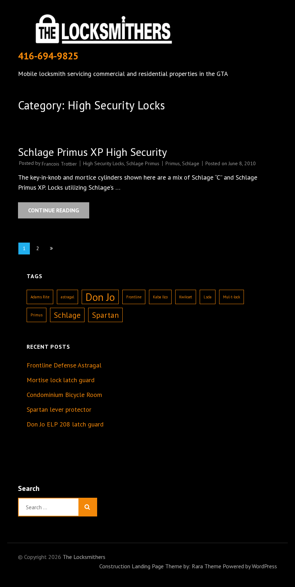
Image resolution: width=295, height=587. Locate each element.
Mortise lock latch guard (61, 380)
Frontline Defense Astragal (64, 365)
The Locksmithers (84, 556)
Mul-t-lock (231, 296)
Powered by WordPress (250, 566)
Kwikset (185, 296)
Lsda (208, 296)
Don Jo (100, 297)
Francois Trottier (59, 164)
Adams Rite (40, 296)
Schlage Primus (142, 163)
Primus (172, 163)
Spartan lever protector (59, 409)
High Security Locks (103, 163)
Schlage (190, 163)
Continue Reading (53, 210)
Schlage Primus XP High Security (92, 152)
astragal (67, 296)
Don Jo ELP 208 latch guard (65, 424)
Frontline (133, 296)
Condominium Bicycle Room (64, 394)
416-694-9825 (48, 56)
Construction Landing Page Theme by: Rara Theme (160, 566)
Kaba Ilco (160, 296)
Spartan (105, 315)
